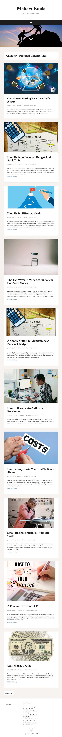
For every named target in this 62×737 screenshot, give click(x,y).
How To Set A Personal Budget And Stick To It (29, 159)
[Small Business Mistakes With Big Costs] (31, 513)
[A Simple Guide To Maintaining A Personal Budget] (31, 323)
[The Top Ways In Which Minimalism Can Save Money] (31, 257)
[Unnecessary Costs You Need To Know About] (31, 448)
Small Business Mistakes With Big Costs (28, 534)
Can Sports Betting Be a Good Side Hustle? (29, 100)
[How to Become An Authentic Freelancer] (31, 387)
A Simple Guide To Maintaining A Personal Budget (28, 342)
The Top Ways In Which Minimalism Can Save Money (30, 281)
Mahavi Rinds (31, 8)
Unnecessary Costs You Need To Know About (31, 470)
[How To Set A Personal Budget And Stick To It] (31, 138)
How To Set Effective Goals (24, 213)
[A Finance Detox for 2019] (31, 581)
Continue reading (14, 177)
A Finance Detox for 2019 (22, 606)
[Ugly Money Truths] (31, 647)
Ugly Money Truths (19, 665)
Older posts (8, 693)
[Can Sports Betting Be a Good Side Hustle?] (31, 79)
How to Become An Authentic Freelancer (25, 409)
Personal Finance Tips (30, 105)
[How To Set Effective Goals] (31, 198)
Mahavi (19, 105)
